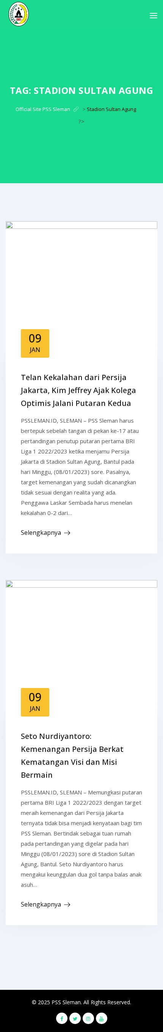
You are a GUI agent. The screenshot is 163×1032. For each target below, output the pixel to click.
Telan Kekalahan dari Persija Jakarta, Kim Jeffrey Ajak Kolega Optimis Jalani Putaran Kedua (78, 390)
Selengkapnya (41, 532)
